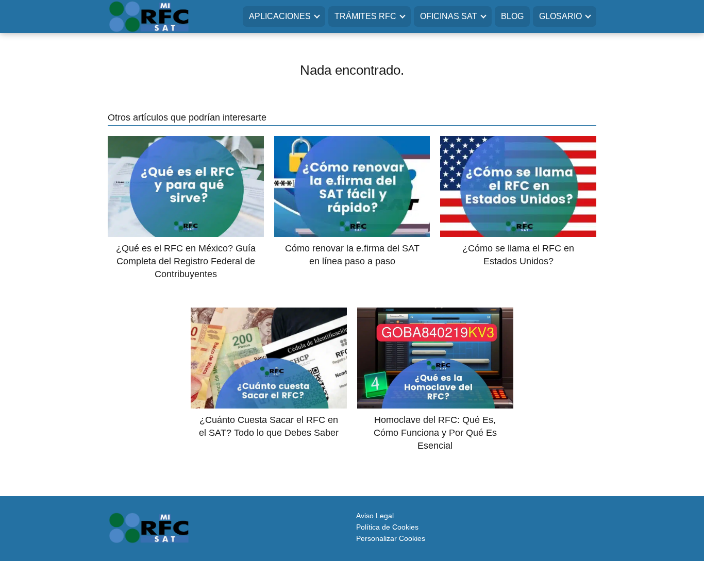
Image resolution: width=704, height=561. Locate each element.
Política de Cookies (387, 527)
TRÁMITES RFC (365, 16)
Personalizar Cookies (390, 538)
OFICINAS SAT (448, 16)
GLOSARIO (560, 16)
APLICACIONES (280, 16)
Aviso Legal (375, 516)
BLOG (512, 16)
